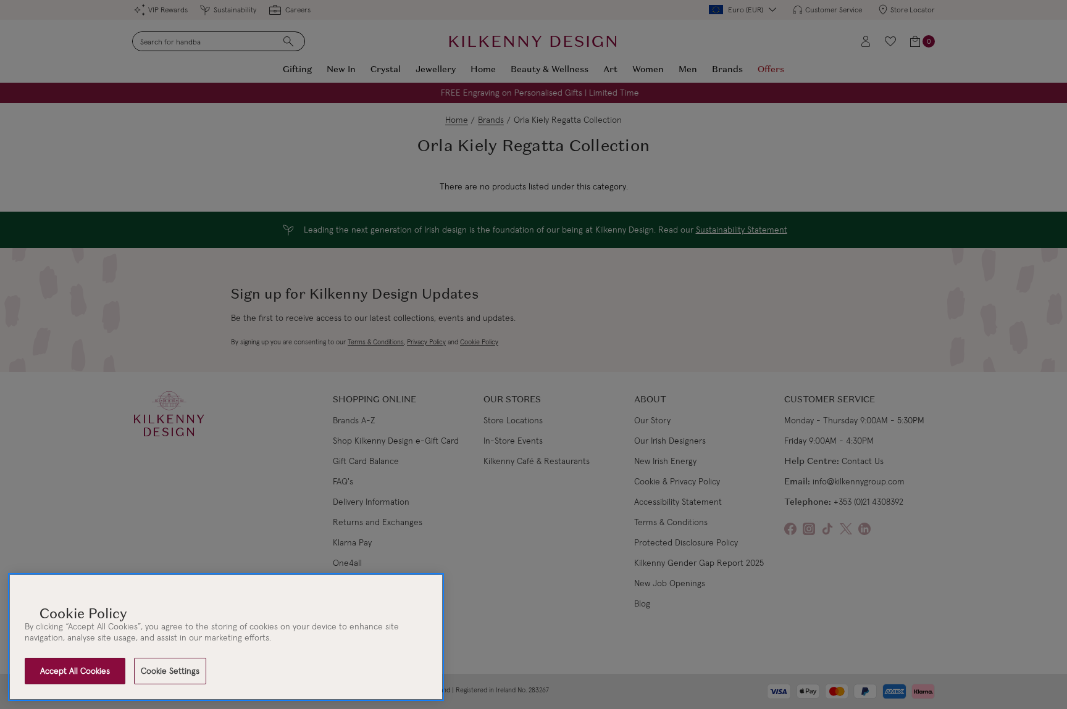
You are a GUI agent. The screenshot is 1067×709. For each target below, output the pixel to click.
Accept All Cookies (75, 670)
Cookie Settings (170, 670)
